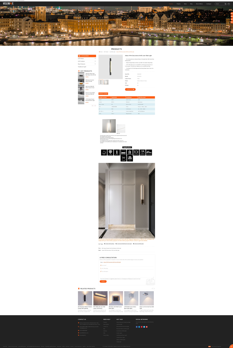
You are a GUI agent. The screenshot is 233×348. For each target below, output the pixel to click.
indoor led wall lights (120, 339)
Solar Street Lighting (91, 346)
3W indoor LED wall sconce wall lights (84, 307)
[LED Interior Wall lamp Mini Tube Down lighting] (147, 298)
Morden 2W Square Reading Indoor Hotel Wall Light (90, 93)
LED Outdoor (81, 61)
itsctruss (72, 346)
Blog (191, 3)
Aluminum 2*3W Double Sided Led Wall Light (90, 87)
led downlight (119, 324)
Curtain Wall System (22, 346)
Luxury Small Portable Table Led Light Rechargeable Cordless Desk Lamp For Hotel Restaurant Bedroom (90, 100)
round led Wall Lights (139, 243)
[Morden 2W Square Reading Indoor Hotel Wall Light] (81, 95)
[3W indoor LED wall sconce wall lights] (85, 298)
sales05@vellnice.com (84, 332)
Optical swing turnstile (12, 346)
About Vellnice (199, 3)
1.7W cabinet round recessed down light (90, 80)
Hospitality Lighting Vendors (50, 346)
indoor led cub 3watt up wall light (116, 307)
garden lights (119, 333)
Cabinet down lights (120, 337)
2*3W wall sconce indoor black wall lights (99, 307)
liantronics (68, 346)
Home (101, 51)
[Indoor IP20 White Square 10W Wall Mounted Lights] (131, 298)
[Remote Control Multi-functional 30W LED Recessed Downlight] (81, 75)
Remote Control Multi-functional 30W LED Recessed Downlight (90, 74)
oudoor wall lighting (110, 243)
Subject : (110, 262)
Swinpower (59, 346)
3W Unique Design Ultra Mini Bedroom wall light (111, 248)
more (87, 77)
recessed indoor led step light (122, 328)
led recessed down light (121, 335)
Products (171, 3)
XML (104, 333)
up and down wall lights (121, 330)
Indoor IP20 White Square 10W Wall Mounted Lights (130, 307)
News (185, 3)
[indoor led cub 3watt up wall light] (116, 298)
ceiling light (118, 341)
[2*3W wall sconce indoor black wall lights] (100, 298)
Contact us (129, 89)
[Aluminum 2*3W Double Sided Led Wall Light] (81, 88)
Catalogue (208, 3)
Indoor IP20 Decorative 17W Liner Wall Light (110, 250)
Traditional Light (82, 66)
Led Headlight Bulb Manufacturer (33, 346)
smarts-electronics (78, 346)
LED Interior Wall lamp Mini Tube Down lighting (146, 307)
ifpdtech (84, 346)
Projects (178, 3)
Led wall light (112, 51)
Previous (152, 288)
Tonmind (42, 346)
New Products (81, 64)
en (228, 3)
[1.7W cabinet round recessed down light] (81, 82)
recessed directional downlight (122, 326)
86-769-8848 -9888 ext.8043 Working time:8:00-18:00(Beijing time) (89, 327)
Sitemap (105, 330)
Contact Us (105, 326)
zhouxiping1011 (83, 335)
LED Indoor (106, 51)
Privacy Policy (106, 335)
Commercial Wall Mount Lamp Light (124, 243)
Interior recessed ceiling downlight (123, 322)
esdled (63, 346)
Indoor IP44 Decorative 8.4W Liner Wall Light (112, 262)
